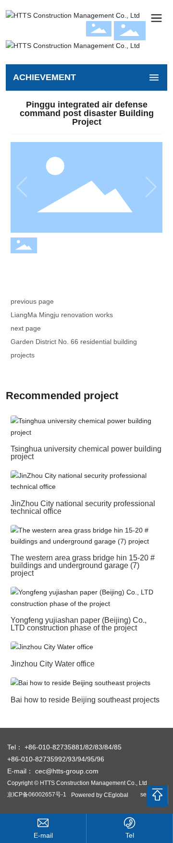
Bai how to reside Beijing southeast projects (85, 700)
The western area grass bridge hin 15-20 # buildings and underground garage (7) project (83, 565)
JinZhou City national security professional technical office (83, 507)
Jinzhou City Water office (53, 664)
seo (145, 794)
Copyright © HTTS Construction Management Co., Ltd (77, 783)
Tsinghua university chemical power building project (86, 453)
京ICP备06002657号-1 (36, 794)
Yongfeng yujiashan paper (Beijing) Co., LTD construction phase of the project (79, 624)
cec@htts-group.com (67, 771)
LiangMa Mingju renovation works (62, 315)
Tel (129, 835)
